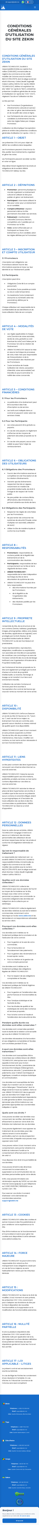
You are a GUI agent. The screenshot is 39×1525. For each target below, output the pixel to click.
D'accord (19, 1521)
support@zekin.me (10, 1201)
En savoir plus (25, 1516)
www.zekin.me (25, 916)
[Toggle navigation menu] (35, 7)
